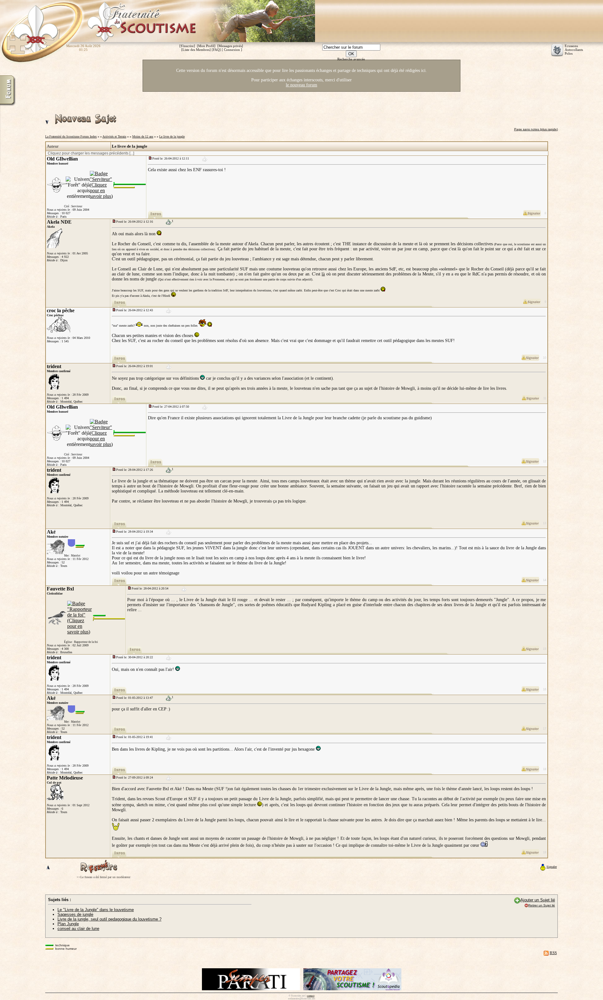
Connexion (232, 50)
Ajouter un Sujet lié (537, 900)
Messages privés (230, 46)
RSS (553, 952)
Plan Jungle (68, 923)
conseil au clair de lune (78, 928)
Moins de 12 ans (142, 136)
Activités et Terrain (114, 136)
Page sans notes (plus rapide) (536, 129)
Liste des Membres (195, 50)
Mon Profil (206, 46)
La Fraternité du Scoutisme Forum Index (71, 136)
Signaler (551, 866)
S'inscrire (187, 46)
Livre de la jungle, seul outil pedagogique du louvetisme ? (109, 919)
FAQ (216, 50)
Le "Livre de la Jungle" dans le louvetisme (95, 909)
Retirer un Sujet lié (541, 905)
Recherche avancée (351, 59)
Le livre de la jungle (172, 136)
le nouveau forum (301, 85)
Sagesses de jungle (75, 914)
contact (310, 995)
